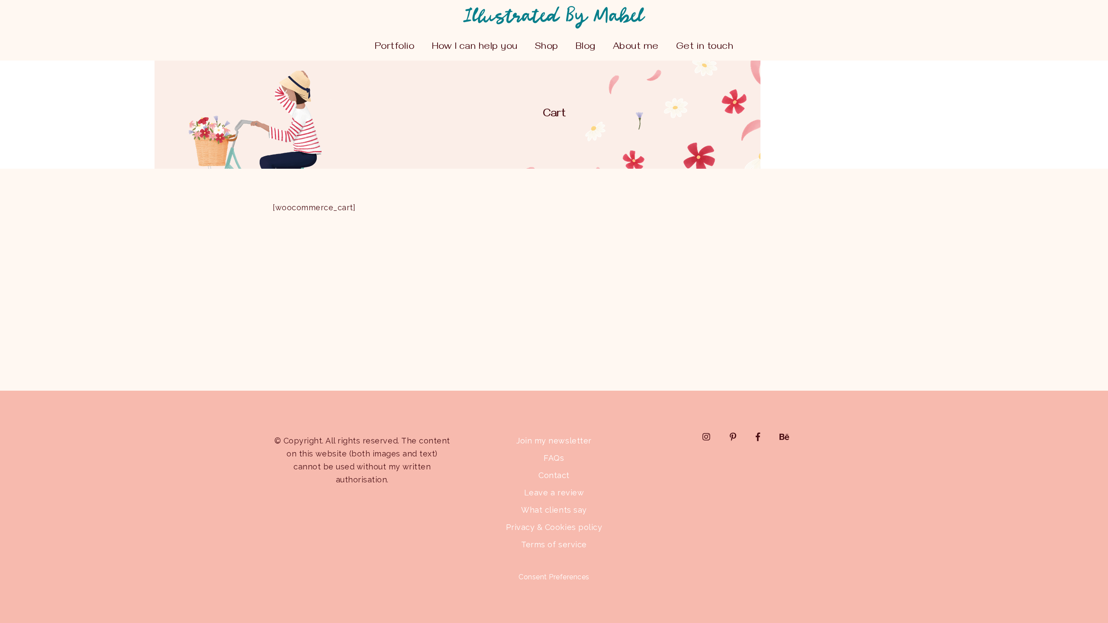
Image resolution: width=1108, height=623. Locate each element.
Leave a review (554, 492)
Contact (554, 475)
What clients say (553, 509)
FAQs (554, 457)
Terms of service (553, 544)
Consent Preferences (554, 577)
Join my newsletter (553, 440)
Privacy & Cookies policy (554, 527)
